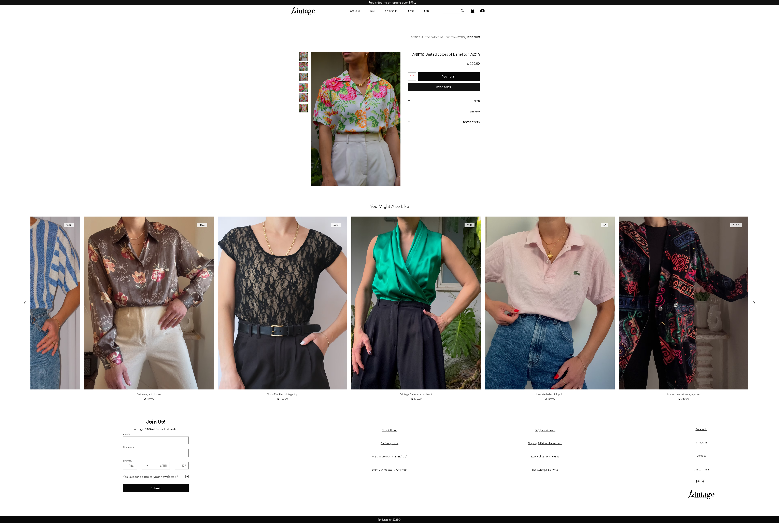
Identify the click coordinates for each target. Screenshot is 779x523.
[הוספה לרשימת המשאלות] (412, 76)
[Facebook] (703, 481)
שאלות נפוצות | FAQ (545, 430)
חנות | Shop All (389, 430)
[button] (472, 10)
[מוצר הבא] (24, 302)
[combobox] (156, 465)
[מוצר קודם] (754, 302)
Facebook (701, 429)
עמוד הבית (473, 37)
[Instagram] (698, 481)
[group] (389, 308)
